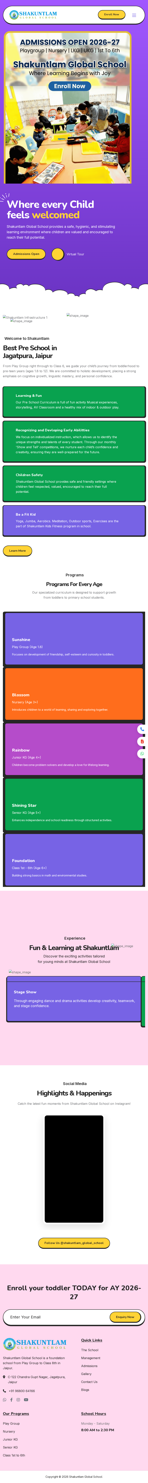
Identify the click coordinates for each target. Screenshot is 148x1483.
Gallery (86, 1374)
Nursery (9, 1431)
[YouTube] (26, 1400)
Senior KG (10, 1447)
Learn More (17, 551)
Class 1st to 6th (14, 1455)
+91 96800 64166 (22, 1391)
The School (89, 1350)
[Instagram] (18, 1400)
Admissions (89, 1366)
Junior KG (10, 1439)
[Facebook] (11, 1400)
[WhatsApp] (4, 1400)
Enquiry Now (125, 1317)
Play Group (11, 1423)
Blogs (85, 1390)
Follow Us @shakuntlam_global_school (74, 1243)
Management (90, 1358)
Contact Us (89, 1382)
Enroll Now (111, 14)
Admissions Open (26, 254)
